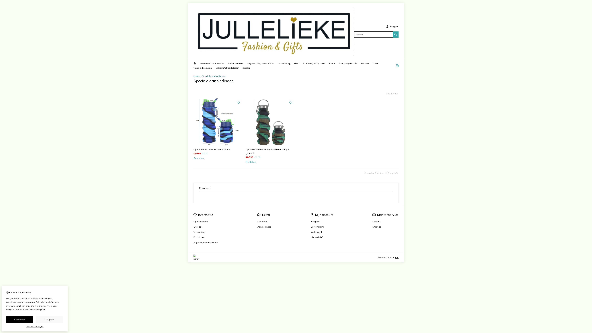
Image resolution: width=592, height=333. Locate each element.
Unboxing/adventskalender (227, 67)
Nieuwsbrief (317, 237)
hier (43, 309)
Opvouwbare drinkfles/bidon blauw (211, 149)
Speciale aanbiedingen (213, 76)
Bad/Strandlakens (235, 63)
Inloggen (315, 221)
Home (196, 76)
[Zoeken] (396, 34)
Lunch (332, 63)
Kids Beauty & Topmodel (314, 63)
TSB (397, 257)
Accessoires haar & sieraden (212, 63)
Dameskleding (284, 63)
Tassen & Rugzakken (202, 67)
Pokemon (365, 63)
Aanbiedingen (264, 226)
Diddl (296, 63)
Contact (376, 221)
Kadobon (246, 67)
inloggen (394, 26)
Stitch (375, 63)
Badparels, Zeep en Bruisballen (260, 63)
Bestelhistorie (317, 226)
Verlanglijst (316, 232)
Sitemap (376, 226)
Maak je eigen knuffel (348, 63)
